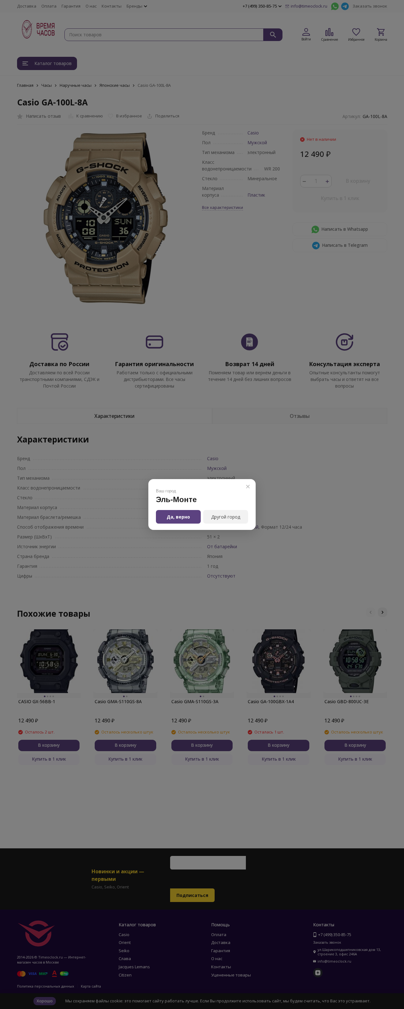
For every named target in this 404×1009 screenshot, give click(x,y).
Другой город (225, 517)
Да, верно (178, 517)
